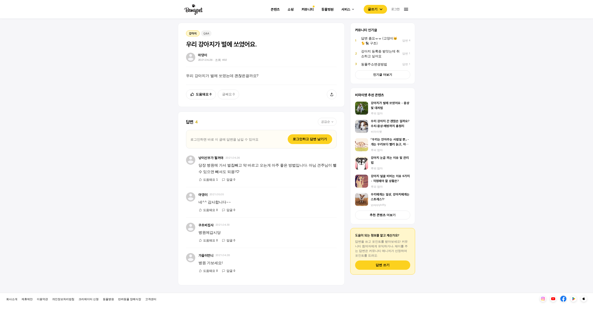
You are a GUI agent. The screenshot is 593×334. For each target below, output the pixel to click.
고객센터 (150, 299)
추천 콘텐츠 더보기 (383, 215)
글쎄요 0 (228, 94)
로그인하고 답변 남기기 (310, 139)
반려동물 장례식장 (129, 299)
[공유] (332, 94)
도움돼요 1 (210, 179)
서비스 (345, 9)
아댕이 (203, 194)
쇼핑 (291, 9)
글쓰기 (373, 9)
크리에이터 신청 (89, 299)
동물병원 (328, 9)
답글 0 (231, 179)
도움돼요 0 (203, 94)
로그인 (395, 9)
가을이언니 (206, 255)
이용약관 (42, 299)
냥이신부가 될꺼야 (211, 157)
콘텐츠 (275, 9)
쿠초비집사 (206, 225)
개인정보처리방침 (63, 299)
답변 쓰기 (383, 265)
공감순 (325, 121)
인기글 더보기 (382, 74)
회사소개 (11, 299)
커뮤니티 (308, 9)
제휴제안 (27, 299)
